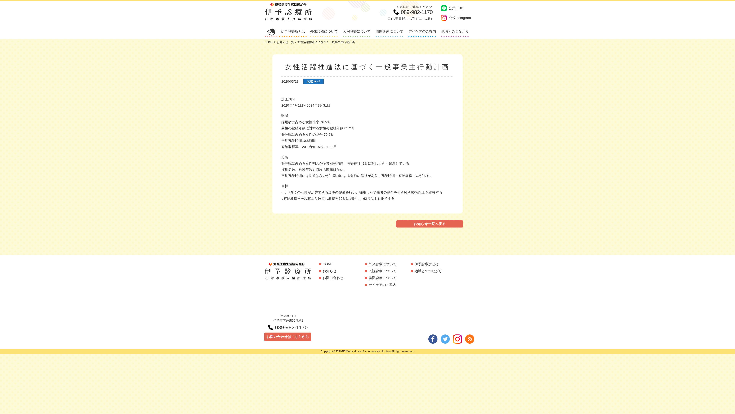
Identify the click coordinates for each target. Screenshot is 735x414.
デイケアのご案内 (422, 31)
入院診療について (357, 31)
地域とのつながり (455, 31)
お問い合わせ (333, 278)
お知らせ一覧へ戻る (430, 224)
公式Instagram (460, 18)
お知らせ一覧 (285, 42)
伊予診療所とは (293, 31)
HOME (269, 42)
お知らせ (313, 81)
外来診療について (324, 31)
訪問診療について (389, 31)
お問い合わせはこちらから (288, 337)
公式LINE (456, 8)
